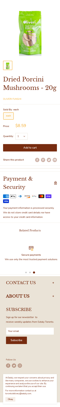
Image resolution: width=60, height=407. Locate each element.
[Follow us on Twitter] (14, 365)
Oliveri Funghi (12, 99)
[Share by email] (55, 160)
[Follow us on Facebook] (8, 365)
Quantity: (8, 136)
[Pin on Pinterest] (43, 160)
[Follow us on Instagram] (20, 365)
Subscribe (16, 340)
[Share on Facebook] (37, 160)
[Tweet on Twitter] (49, 160)
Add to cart (30, 147)
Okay (10, 399)
